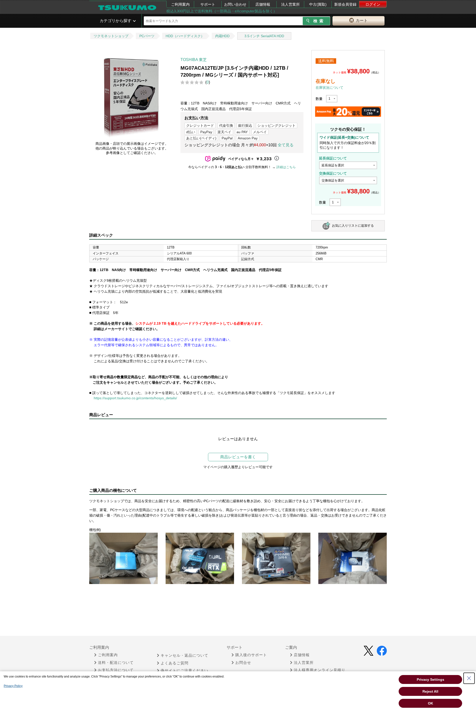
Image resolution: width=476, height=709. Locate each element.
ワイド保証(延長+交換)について (344, 137)
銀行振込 (245, 125)
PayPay (206, 132)
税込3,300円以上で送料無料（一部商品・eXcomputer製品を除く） (221, 11)
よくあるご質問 (174, 663)
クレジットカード (200, 125)
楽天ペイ (224, 132)
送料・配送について (116, 663)
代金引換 (226, 125)
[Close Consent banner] (469, 678)
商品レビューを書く (238, 457)
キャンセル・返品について (184, 655)
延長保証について (333, 158)
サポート (207, 4)
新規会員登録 (345, 4)
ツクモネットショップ (111, 36)
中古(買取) (318, 4)
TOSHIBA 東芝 (193, 60)
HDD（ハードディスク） (185, 36)
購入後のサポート (251, 655)
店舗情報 (262, 4)
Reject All (430, 691)
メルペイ (260, 132)
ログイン (372, 4)
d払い (190, 132)
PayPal (227, 138)
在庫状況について (329, 88)
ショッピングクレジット (276, 125)
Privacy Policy (13, 686)
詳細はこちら (286, 167)
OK (430, 703)
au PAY (242, 132)
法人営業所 (290, 4)
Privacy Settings (430, 679)
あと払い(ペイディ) (201, 138)
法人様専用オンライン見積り (319, 670)
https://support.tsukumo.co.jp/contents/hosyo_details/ (135, 398)
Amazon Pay (248, 138)
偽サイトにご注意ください (184, 671)
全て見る (286, 145)
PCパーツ (146, 36)
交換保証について (333, 173)
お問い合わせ (235, 4)
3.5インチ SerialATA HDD (264, 36)
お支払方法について (116, 670)
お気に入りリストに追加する (353, 225)
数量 (319, 98)
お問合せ (243, 663)
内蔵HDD (222, 36)
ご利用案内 (180, 4)
